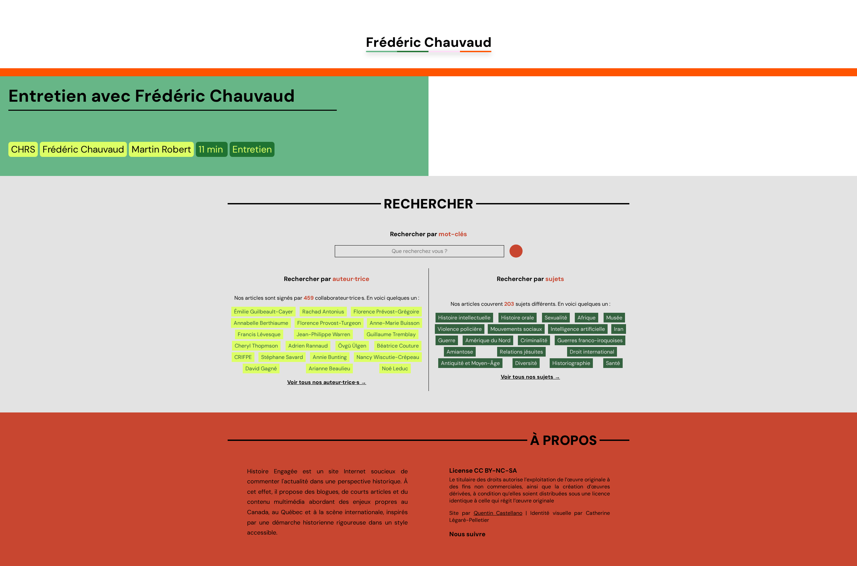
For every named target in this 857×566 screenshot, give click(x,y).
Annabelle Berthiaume (261, 322)
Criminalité (534, 340)
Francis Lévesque (259, 334)
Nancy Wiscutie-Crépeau (388, 357)
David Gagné (261, 368)
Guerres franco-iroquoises (590, 340)
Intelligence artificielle (578, 329)
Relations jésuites (521, 351)
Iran (618, 329)
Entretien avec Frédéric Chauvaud (151, 96)
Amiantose (460, 351)
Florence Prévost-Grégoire (386, 311)
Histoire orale (517, 317)
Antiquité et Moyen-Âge (470, 363)
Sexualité (556, 317)
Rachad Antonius (323, 311)
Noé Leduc (395, 368)
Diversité (526, 363)
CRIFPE (243, 357)
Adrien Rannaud (308, 345)
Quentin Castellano (498, 512)
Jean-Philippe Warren (323, 334)
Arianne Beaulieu (329, 368)
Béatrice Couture (398, 345)
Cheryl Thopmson (256, 345)
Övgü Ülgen (352, 345)
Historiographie (571, 363)
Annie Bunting (330, 357)
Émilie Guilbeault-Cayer (263, 311)
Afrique (586, 317)
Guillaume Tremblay (391, 334)
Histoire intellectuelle (464, 317)
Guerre (446, 340)
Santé (613, 363)
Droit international (592, 351)
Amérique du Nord (488, 340)
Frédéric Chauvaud (83, 149)
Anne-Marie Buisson (394, 322)
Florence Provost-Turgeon (329, 322)
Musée (614, 317)
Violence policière (460, 329)
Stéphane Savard (282, 357)
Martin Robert (161, 149)
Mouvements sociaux (516, 329)
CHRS (23, 149)
